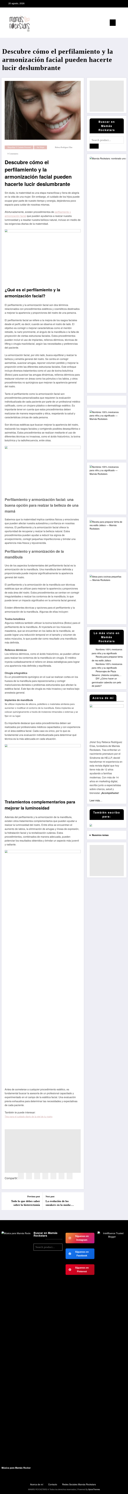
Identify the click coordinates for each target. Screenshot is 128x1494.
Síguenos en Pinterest (82, 1269)
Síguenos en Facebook (82, 1253)
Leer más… (96, 800)
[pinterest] (45, 1176)
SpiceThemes (94, 1489)
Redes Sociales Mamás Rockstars (79, 1484)
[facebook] (21, 1176)
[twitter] (29, 1176)
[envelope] (53, 1176)
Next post (50, 1196)
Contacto (52, 1484)
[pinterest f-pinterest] (121, 3)
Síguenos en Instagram (82, 1238)
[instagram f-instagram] (116, 3)
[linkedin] (37, 1176)
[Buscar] (119, 23)
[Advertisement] (43, 1151)
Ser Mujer (40, 147)
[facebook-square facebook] (112, 3)
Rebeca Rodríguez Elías (63, 147)
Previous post (33, 1196)
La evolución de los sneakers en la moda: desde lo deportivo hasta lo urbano (60, 1203)
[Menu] (113, 22)
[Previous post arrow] (6, 1201)
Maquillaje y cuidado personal (19, 147)
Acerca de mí (36, 1484)
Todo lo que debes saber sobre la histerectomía (25, 1203)
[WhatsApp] (70, 1176)
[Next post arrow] (80, 1201)
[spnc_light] (124, 23)
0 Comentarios (12, 154)
